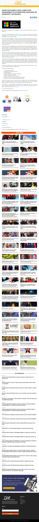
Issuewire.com (20, 34)
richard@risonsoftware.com (23, 90)
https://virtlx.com (5, 125)
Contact (21, 503)
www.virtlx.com (16, 86)
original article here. (25, 129)
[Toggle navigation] (2, 6)
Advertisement (22, 502)
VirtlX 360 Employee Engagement (12, 35)
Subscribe (10, 513)
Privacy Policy (22, 500)
